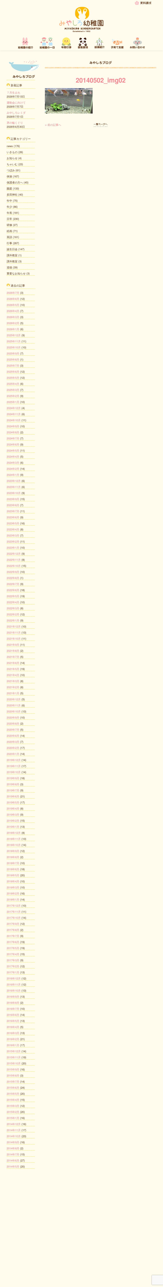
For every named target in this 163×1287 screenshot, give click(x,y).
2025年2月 (13, 396)
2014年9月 (13, 1142)
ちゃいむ (12, 164)
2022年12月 (14, 554)
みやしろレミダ (16, 112)
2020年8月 (13, 723)
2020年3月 (13, 742)
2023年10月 (14, 493)
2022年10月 (14, 566)
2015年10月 (14, 1063)
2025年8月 (13, 359)
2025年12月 (14, 335)
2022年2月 (13, 614)
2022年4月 (13, 602)
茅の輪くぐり (15, 123)
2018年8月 (13, 857)
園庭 (9, 188)
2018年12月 (14, 833)
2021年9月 (13, 645)
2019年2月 (13, 820)
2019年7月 (13, 790)
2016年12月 (14, 978)
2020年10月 (14, 711)
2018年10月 (14, 845)
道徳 (9, 267)
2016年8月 (13, 1003)
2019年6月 (13, 796)
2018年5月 (13, 875)
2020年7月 (13, 729)
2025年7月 (13, 365)
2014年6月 (13, 1160)
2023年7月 (13, 511)
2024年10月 (14, 420)
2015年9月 (13, 1069)
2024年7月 (13, 438)
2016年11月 (14, 984)
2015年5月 (13, 1094)
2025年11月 (14, 341)
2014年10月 (14, 1136)
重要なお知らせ (16, 273)
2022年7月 (13, 584)
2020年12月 (14, 699)
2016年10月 (14, 990)
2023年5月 (13, 523)
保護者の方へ (15, 182)
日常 (9, 219)
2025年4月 (13, 384)
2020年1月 (13, 754)
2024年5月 (13, 450)
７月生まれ (13, 92)
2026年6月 (13, 299)
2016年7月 (13, 1009)
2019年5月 (13, 802)
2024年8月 (13, 432)
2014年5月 (13, 1166)
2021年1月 (13, 693)
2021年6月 (13, 663)
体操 (9, 176)
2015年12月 (14, 1051)
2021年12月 (14, 626)
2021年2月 (13, 687)
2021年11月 (14, 632)
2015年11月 (14, 1057)
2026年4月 (13, 311)
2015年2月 (13, 1112)
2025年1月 (13, 402)
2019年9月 (13, 778)
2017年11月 (14, 912)
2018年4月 (13, 881)
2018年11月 (14, 839)
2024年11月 (14, 414)
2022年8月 (13, 578)
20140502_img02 (101, 79)
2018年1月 (13, 899)
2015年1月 (13, 1118)
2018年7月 (13, 863)
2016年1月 (13, 1045)
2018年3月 (13, 887)
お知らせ (12, 158)
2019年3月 (13, 814)
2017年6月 (13, 942)
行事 (9, 243)
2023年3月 (13, 535)
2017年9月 (13, 924)
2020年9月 (13, 717)
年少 (9, 207)
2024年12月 (14, 408)
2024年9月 (13, 426)
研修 (9, 225)
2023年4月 (13, 529)
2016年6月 (13, 1015)
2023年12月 (14, 481)
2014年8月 (13, 1148)
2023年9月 (13, 499)
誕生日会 (12, 249)
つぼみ (11, 170)
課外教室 (12, 255)
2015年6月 (13, 1087)
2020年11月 (14, 705)
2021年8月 (13, 651)
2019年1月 (13, 827)
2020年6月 (13, 736)
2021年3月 (13, 681)
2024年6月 (13, 444)
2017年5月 (13, 948)
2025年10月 (14, 347)
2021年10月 (14, 638)
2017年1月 (13, 972)
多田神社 (12, 194)
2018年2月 (13, 893)
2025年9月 (13, 353)
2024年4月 (13, 456)
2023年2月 (13, 541)
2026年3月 (13, 317)
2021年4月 (13, 675)
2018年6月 (13, 869)
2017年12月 (14, 905)
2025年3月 (13, 390)
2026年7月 (13, 293)
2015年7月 (13, 1081)
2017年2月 (13, 966)
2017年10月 (14, 918)
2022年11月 (14, 560)
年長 (9, 213)
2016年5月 (13, 1021)
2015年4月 (13, 1100)
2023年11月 (14, 487)
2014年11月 (14, 1130)
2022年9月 (13, 572)
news (10, 146)
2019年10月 (14, 772)
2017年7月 (13, 936)
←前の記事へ (53, 125)
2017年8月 (13, 930)
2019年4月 (13, 808)
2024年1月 (13, 475)
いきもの (12, 152)
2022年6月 (13, 590)
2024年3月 (13, 463)
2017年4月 (13, 954)
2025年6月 (13, 371)
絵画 (9, 231)
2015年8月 (13, 1075)
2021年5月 (13, 669)
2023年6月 (13, 517)
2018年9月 (13, 851)
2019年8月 (13, 784)
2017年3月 (13, 960)
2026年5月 (13, 305)
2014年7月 (13, 1154)
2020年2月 (13, 748)
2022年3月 (13, 608)
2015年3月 (13, 1106)
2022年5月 (13, 596)
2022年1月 (13, 620)
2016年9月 (13, 996)
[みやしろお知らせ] (101, 125)
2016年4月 (13, 1027)
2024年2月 (13, 469)
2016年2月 (13, 1039)
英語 (9, 237)
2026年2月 (13, 323)
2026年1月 (13, 329)
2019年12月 (14, 760)
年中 (9, 200)
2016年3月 (13, 1033)
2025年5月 (13, 378)
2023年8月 (13, 505)
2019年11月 (14, 766)
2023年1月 (13, 547)
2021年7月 (13, 657)
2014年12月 (14, 1124)
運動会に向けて (16, 102)
